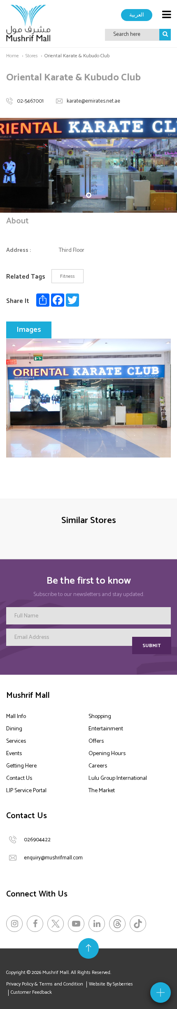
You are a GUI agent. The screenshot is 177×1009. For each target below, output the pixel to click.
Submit (151, 646)
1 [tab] (88, 195)
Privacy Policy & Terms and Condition (44, 984)
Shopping (99, 716)
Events (14, 753)
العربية (136, 15)
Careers (97, 766)
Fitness (67, 276)
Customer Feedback (31, 992)
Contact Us (19, 778)
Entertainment (105, 729)
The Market (101, 790)
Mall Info (16, 716)
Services (16, 741)
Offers (96, 741)
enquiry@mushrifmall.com (53, 858)
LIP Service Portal (26, 790)
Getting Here (21, 766)
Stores (32, 56)
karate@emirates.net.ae (93, 101)
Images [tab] (28, 330)
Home (12, 56)
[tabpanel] (88, 165)
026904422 (37, 839)
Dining (14, 729)
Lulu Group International (117, 778)
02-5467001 (30, 101)
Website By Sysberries (111, 984)
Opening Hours (107, 753)
